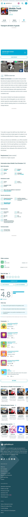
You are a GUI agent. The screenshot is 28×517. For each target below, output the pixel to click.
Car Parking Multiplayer (4, 397)
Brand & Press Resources (6, 475)
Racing (18, 170)
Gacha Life (13, 434)
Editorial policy (4, 471)
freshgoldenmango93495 (12, 332)
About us (3, 466)
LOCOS (11, 14)
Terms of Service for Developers (8, 510)
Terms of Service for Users (7, 504)
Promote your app (5, 490)
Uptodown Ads (4, 492)
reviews (4, 21)
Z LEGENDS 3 (4, 434)
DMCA (2, 512)
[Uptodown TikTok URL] (4, 459)
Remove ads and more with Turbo (13, 47)
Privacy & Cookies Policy (6, 506)
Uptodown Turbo (6, 495)
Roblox (20, 434)
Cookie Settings (4, 508)
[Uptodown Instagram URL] (9, 459)
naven (8, 369)
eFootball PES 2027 (12, 0)
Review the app (14, 281)
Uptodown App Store (6, 486)
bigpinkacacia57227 (11, 342)
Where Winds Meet (5, 0)
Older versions (14, 57)
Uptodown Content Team (9, 75)
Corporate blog (4, 477)
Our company (4, 469)
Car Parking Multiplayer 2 (21, 397)
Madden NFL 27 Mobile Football (20, 0)
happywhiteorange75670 (12, 323)
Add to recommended (21, 284)
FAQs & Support (4, 497)
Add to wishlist (6, 284)
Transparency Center (5, 473)
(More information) (7, 190)
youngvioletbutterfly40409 (12, 351)
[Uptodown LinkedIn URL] (12, 459)
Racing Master (13, 397)
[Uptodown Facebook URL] (14, 459)
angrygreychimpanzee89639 (13, 360)
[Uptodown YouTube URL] (2, 459)
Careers (2, 479)
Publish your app (4, 488)
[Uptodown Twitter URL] (7, 459)
